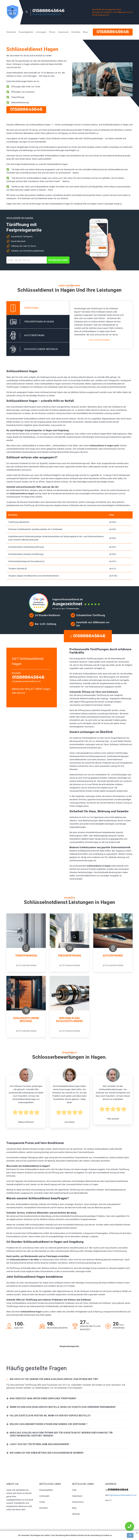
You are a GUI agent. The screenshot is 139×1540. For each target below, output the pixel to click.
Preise (52, 32)
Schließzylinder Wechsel (26, 1020)
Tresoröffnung (69, 955)
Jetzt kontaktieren (99, 340)
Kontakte (76, 32)
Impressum (63, 32)
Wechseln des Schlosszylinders (69, 1020)
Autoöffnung (113, 955)
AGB (74, 1490)
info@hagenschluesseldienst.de (46, 14)
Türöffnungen (26, 955)
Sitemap (76, 1514)
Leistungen (41, 32)
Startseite (11, 32)
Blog (85, 32)
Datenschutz (78, 1502)
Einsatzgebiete (26, 32)
